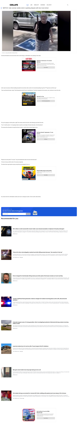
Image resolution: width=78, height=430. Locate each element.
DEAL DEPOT (49, 4)
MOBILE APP (36, 4)
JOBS (31, 4)
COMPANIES (42, 4)
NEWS (27, 4)
